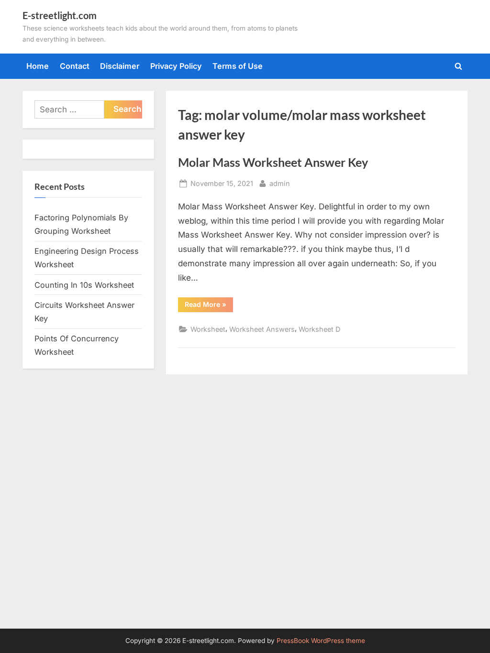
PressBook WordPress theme (321, 640)
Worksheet (207, 329)
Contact (74, 66)
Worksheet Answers (262, 329)
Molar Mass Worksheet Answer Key (273, 162)
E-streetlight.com (59, 15)
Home (37, 66)
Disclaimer (119, 66)
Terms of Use (237, 66)
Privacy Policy (176, 66)
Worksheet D (319, 329)
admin (279, 183)
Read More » (209, 306)
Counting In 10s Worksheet (84, 285)
